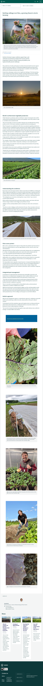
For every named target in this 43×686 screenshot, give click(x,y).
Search (35, 2)
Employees (19, 677)
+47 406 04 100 (9, 679)
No (40, 1)
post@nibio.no (9, 681)
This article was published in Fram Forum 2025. (15, 318)
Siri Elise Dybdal (7, 53)
